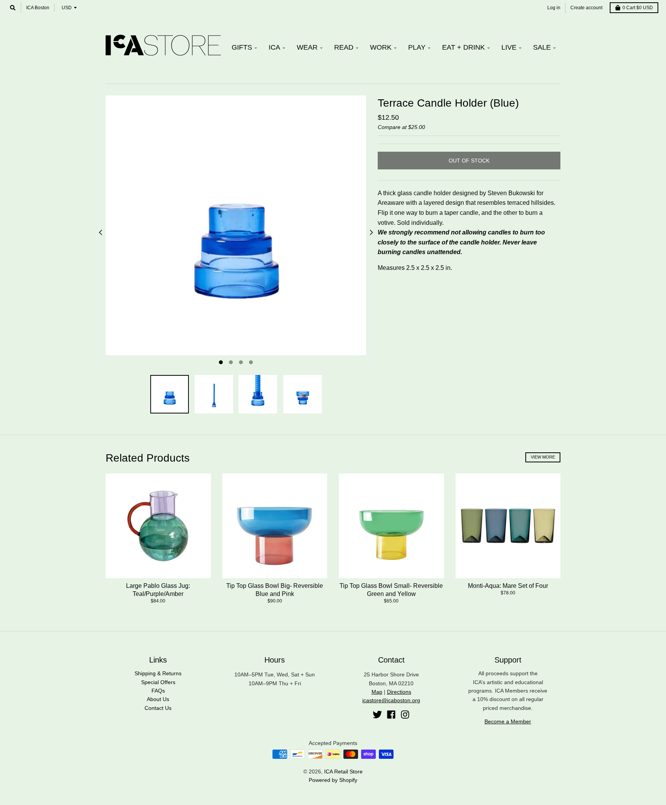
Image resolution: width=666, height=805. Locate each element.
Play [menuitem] (417, 47)
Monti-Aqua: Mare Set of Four (508, 585)
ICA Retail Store (343, 771)
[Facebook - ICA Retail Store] (391, 714)
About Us (158, 699)
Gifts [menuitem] (242, 47)
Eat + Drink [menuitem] (463, 47)
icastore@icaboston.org (391, 700)
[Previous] (101, 232)
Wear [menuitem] (307, 47)
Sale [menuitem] (542, 47)
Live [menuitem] (508, 47)
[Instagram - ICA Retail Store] (405, 714)
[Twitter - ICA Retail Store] (377, 714)
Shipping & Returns (158, 673)
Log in (553, 7)
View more (543, 457)
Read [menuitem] (343, 47)
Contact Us (158, 708)
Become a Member (507, 721)
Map (377, 692)
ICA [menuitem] (274, 47)
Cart (637, 7)
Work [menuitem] (381, 47)
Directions (399, 692)
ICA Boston (37, 7)
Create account (586, 7)
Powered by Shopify (333, 780)
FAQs (158, 691)
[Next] (370, 232)
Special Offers (158, 682)
